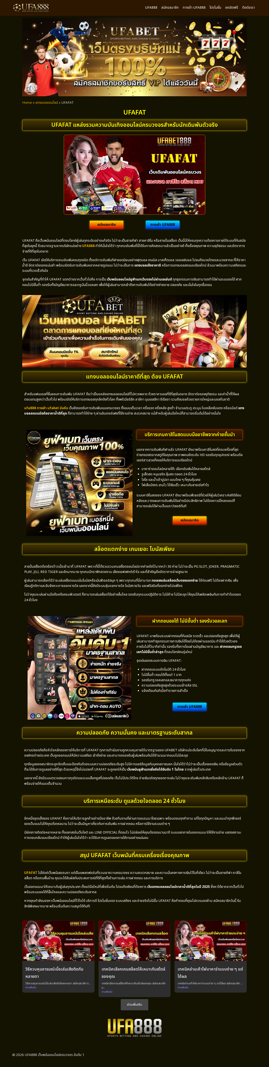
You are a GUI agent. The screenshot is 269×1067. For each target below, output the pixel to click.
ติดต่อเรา (248, 7)
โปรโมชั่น (215, 7)
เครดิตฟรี (231, 7)
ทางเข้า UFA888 (194, 7)
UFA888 (151, 7)
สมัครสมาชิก (170, 7)
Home (27, 102)
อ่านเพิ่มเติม (30, 987)
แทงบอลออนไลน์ (46, 102)
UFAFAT (30, 872)
